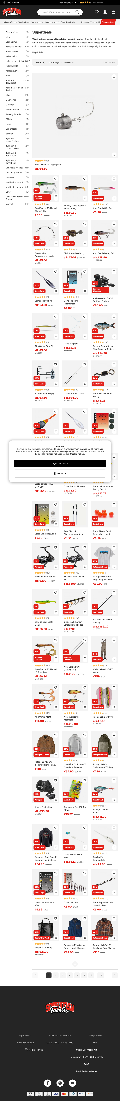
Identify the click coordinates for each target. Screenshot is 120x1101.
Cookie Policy (77, 454)
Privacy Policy (53, 454)
